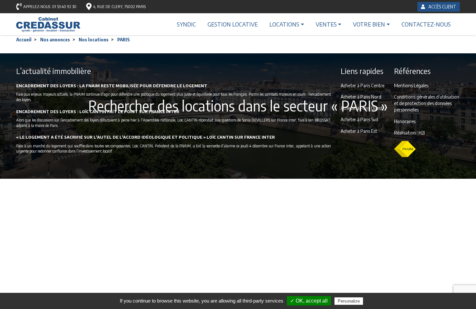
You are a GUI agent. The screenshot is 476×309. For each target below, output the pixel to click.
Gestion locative (233, 24)
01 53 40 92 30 (64, 6)
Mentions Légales (411, 85)
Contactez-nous (426, 24)
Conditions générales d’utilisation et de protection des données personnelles (426, 103)
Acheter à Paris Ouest (362, 108)
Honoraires (404, 121)
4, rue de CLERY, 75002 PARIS (119, 6)
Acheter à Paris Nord (361, 97)
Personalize (349, 301)
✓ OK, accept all (309, 301)
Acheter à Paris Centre (362, 85)
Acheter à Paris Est (359, 131)
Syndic (186, 24)
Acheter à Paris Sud (359, 119)
